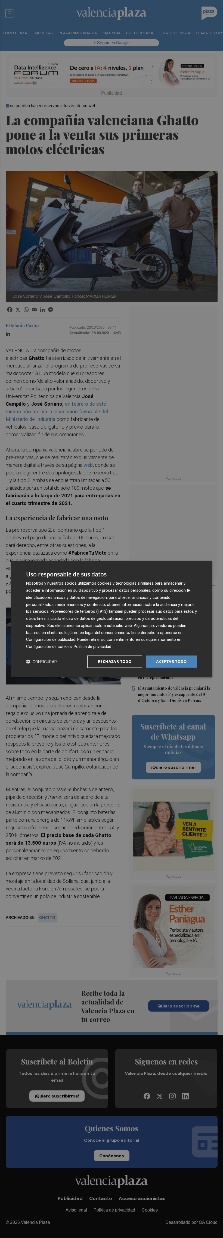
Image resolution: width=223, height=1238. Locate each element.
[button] (41, 661)
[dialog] (111, 619)
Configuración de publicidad (50, 639)
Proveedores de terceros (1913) (79, 611)
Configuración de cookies (49, 646)
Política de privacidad (92, 646)
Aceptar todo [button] (171, 661)
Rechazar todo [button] (114, 661)
